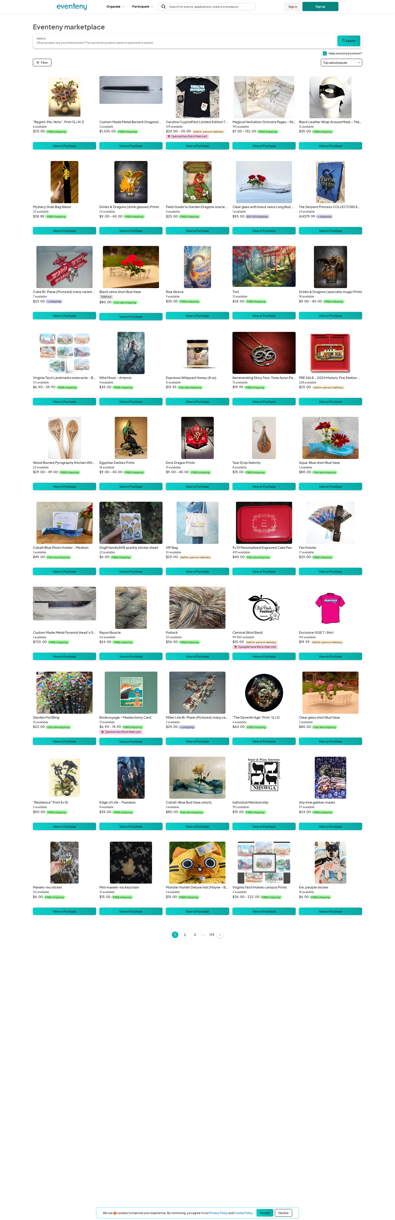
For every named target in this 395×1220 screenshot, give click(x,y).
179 (211, 935)
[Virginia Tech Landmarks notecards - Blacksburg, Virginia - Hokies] (64, 353)
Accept (265, 1213)
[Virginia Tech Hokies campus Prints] (264, 863)
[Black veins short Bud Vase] (131, 267)
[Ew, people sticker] (330, 863)
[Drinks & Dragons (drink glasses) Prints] (131, 182)
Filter (44, 62)
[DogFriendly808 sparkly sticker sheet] (131, 523)
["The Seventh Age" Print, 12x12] (264, 693)
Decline (283, 1213)
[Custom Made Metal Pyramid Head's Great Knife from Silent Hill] (64, 608)
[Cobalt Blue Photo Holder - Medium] (64, 523)
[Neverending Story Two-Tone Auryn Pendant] (264, 353)
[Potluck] (197, 608)
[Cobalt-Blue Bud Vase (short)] (197, 778)
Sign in (292, 6)
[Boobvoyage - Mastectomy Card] (131, 693)
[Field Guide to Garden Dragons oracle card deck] (197, 182)
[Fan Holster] (330, 523)
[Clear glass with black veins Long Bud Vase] (264, 182)
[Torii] (264, 267)
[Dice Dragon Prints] (197, 438)
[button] (116, 6)
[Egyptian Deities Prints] (131, 438)
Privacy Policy (218, 1213)
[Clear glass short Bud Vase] (330, 693)
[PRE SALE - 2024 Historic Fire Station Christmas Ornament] (330, 353)
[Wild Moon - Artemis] (131, 353)
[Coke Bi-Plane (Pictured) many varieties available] (64, 267)
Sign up (320, 6)
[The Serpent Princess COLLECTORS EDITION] (330, 182)
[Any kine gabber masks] (330, 778)
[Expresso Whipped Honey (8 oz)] (197, 353)
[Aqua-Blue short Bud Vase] (330, 438)
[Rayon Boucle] (131, 608)
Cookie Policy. (243, 1213)
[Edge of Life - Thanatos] (131, 778)
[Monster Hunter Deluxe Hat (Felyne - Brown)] (197, 863)
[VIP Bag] (197, 523)
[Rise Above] (197, 267)
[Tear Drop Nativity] (264, 438)
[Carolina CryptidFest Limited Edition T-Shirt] (197, 97)
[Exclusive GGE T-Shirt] (330, 608)
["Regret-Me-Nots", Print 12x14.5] (64, 97)
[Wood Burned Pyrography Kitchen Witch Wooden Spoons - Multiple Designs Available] (64, 438)
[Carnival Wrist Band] (264, 608)
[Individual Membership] (264, 778)
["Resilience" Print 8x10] (64, 778)
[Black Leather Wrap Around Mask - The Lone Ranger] (330, 97)
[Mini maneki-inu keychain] (131, 863)
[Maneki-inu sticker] (64, 863)
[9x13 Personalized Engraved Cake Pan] (264, 523)
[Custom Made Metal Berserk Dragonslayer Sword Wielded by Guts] (131, 97)
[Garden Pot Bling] (64, 693)
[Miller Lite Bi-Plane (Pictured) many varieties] (197, 693)
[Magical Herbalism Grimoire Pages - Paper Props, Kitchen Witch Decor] (264, 97)
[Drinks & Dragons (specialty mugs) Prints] (330, 267)
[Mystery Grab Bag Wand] (64, 182)
